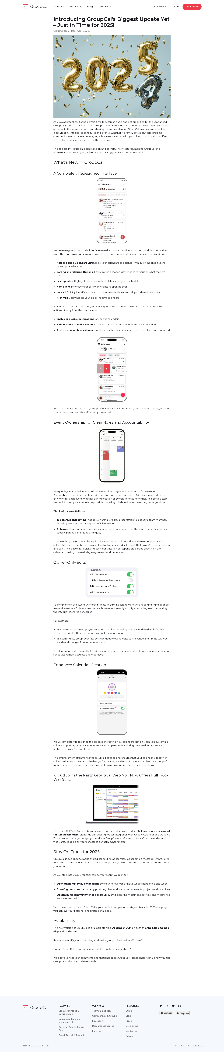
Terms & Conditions (195, 1046)
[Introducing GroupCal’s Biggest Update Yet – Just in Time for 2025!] (111, 119)
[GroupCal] (36, 6)
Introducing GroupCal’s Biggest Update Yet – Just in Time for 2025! (111, 22)
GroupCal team (61, 31)
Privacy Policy (180, 1046)
